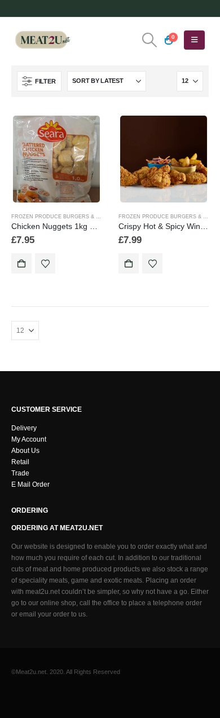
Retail (20, 461)
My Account (28, 439)
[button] (149, 40)
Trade (20, 473)
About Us (25, 450)
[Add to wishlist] (45, 263)
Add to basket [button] (21, 263)
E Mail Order (30, 484)
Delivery (24, 427)
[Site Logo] (42, 40)
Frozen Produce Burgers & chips (61, 216)
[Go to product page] (56, 159)
